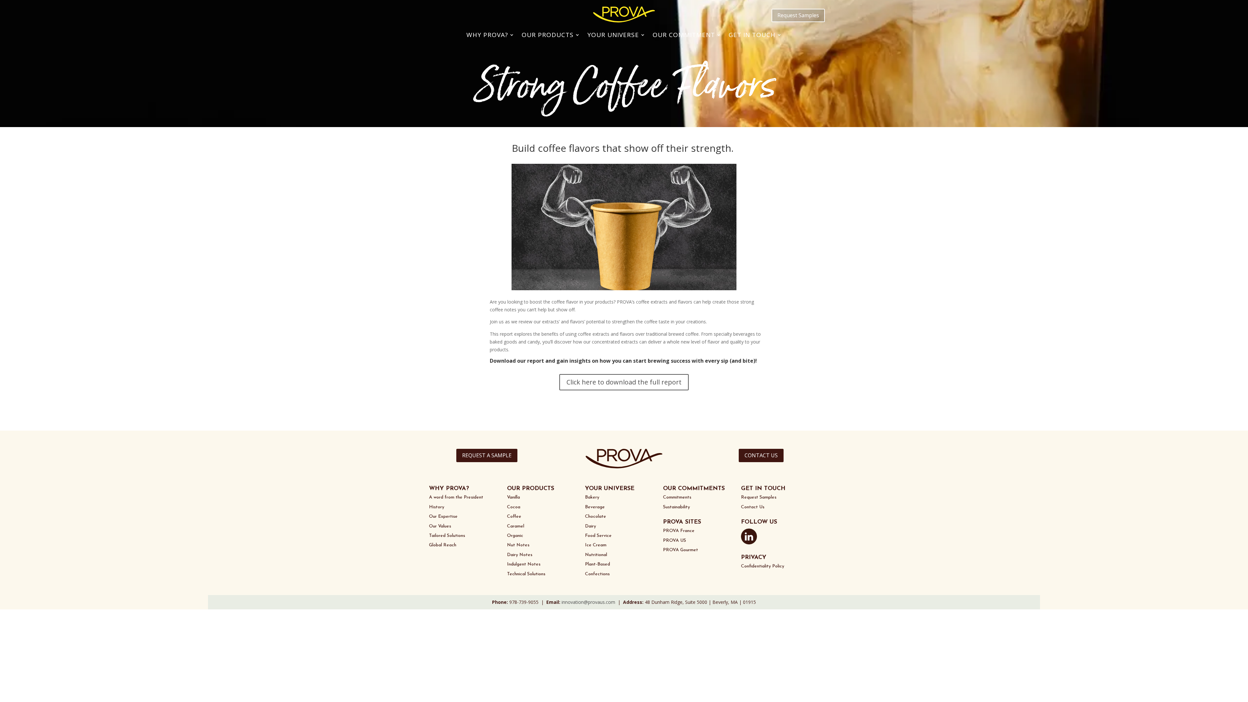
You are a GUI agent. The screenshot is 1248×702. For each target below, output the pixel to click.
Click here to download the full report (624, 382)
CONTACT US (761, 455)
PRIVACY (753, 558)
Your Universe (613, 35)
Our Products (548, 35)
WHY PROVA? (449, 489)
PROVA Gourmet (680, 550)
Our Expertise (443, 516)
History (436, 507)
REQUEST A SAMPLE (487, 455)
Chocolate (595, 516)
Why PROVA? (487, 35)
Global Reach (442, 545)
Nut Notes (518, 545)
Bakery (592, 497)
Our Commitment (684, 35)
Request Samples (798, 15)
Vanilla (513, 497)
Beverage (595, 507)
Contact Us (752, 507)
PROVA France (679, 530)
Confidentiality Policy (762, 566)
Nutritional (596, 554)
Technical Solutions (526, 574)
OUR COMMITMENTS (694, 489)
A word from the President (456, 497)
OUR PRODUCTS (530, 489)
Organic (515, 535)
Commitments (677, 497)
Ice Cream (595, 545)
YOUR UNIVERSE (609, 489)
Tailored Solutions (447, 535)
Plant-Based (597, 564)
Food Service (598, 535)
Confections (597, 574)
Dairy (590, 526)
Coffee (514, 516)
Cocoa (513, 507)
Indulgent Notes (523, 564)
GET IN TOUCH (763, 489)
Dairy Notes (519, 554)
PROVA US (674, 540)
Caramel (515, 526)
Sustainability (676, 507)
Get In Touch (752, 35)
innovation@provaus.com (588, 602)
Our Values (440, 526)
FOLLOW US (759, 522)
